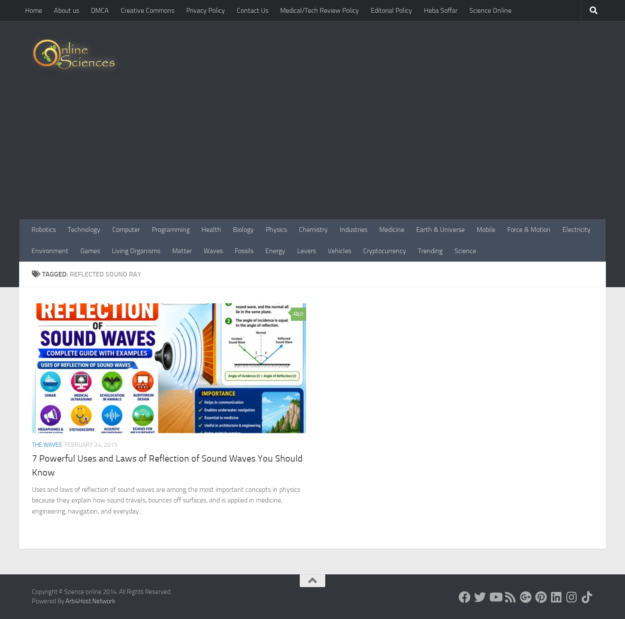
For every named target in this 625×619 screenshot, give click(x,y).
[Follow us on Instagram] (572, 597)
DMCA (100, 10)
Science (465, 251)
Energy (275, 251)
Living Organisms (136, 251)
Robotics (43, 229)
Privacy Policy (205, 10)
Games (90, 251)
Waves (213, 251)
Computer (126, 229)
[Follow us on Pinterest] (541, 597)
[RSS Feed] (511, 597)
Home (33, 10)
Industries (353, 229)
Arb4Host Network (90, 601)
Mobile (486, 229)
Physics (276, 229)
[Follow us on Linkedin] (556, 597)
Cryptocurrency (384, 251)
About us (66, 10)
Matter (182, 251)
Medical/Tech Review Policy (319, 10)
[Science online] (465, 597)
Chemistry (313, 229)
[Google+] (526, 597)
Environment (49, 251)
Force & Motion (529, 229)
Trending (430, 251)
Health (211, 229)
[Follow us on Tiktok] (587, 597)
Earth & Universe (440, 229)
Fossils (244, 251)
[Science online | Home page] (77, 56)
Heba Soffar (440, 10)
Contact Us (252, 10)
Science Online (490, 10)
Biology (243, 229)
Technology (84, 229)
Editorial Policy (391, 10)
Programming (171, 229)
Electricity (576, 229)
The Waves (47, 444)
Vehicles (339, 251)
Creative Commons (147, 10)
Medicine (391, 229)
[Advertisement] (312, 155)
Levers (306, 251)
